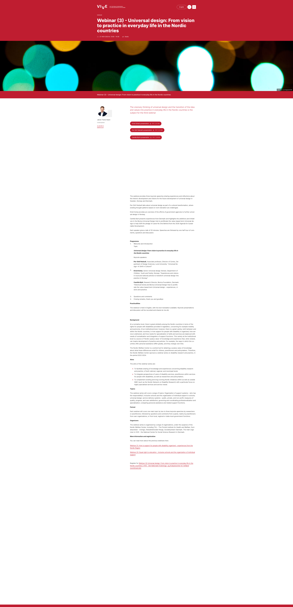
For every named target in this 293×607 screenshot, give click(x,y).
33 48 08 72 (100, 126)
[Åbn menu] (194, 7)
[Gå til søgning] (189, 7)
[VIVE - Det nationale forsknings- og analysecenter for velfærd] (111, 7)
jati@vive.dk (100, 127)
